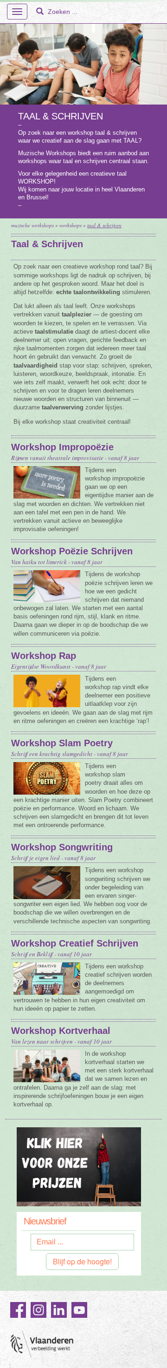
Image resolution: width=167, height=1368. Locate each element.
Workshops (70, 225)
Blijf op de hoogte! (82, 1261)
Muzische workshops (32, 225)
